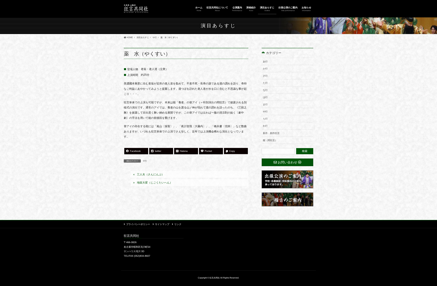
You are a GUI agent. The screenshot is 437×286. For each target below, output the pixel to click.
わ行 (265, 125)
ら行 (265, 118)
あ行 (265, 61)
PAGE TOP (424, 274)
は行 (265, 97)
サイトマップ (162, 224)
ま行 (265, 104)
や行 (145, 161)
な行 (265, 90)
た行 (265, 83)
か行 (265, 68)
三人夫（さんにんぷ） (150, 174)
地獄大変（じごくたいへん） (154, 182)
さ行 (265, 75)
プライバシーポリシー (138, 224)
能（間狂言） (270, 140)
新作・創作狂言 (271, 133)
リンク (177, 224)
